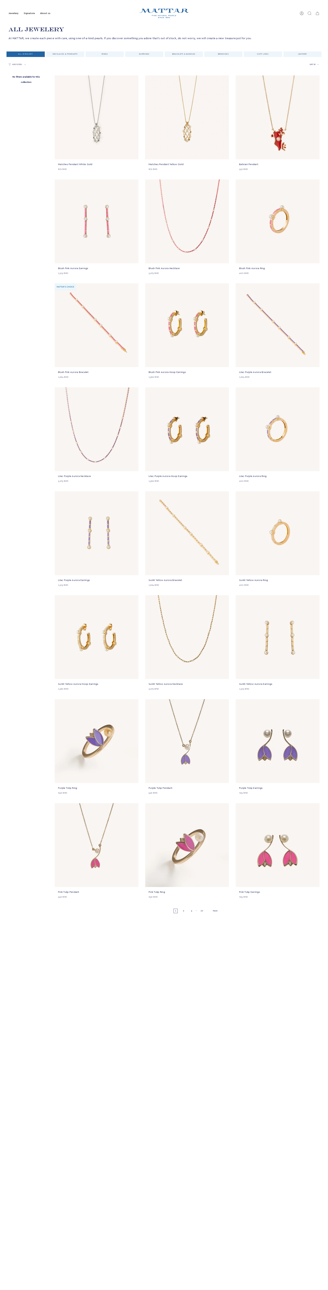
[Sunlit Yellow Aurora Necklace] (187, 637)
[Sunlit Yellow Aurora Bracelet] (187, 533)
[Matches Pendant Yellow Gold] (187, 117)
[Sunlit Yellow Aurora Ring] (277, 533)
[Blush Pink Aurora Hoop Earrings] (187, 325)
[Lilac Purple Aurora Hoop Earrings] (187, 429)
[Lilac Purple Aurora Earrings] (96, 533)
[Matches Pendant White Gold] (96, 117)
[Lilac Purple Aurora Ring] (277, 429)
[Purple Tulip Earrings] (277, 741)
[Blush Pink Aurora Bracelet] (96, 325)
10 (202, 911)
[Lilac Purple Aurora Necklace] (96, 429)
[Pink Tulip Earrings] (277, 845)
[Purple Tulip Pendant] (187, 741)
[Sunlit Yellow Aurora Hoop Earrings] (96, 637)
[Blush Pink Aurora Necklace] (187, 221)
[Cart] (317, 13)
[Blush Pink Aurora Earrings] (96, 221)
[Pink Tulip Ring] (187, 845)
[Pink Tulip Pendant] (96, 845)
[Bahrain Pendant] (277, 117)
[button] (13, 13)
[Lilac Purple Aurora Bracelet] (277, 325)
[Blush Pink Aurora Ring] (277, 221)
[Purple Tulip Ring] (96, 741)
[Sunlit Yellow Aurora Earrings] (277, 637)
